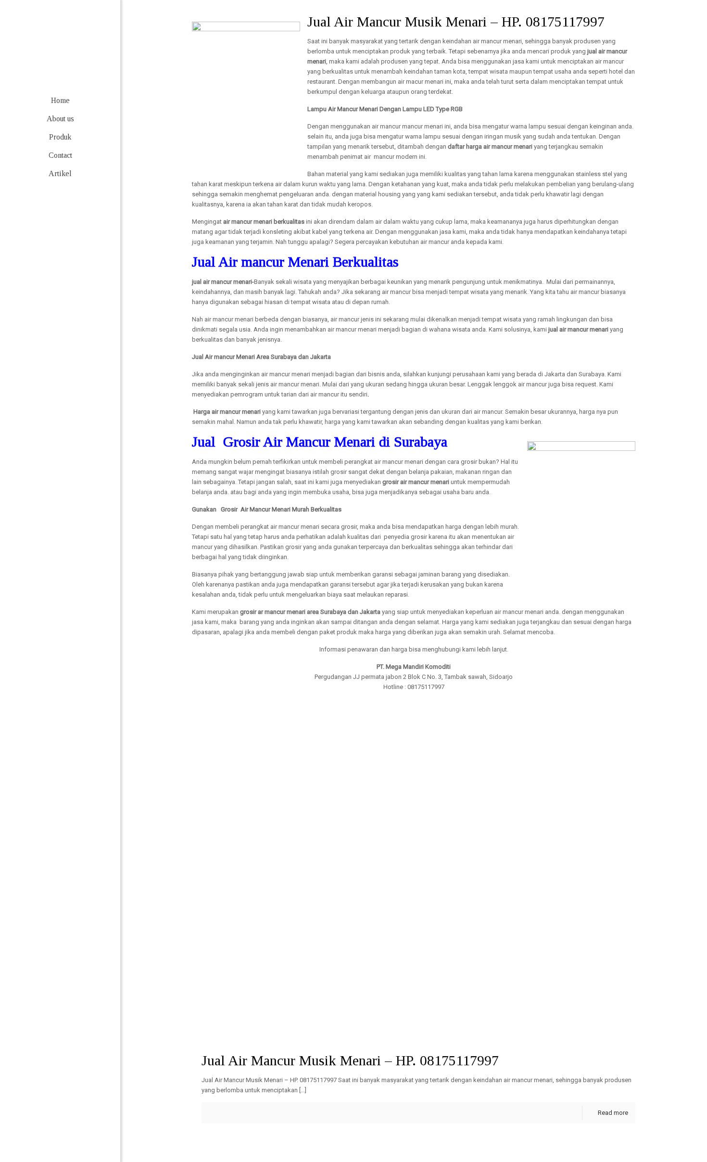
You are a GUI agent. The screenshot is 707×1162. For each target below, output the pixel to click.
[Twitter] (60, 1131)
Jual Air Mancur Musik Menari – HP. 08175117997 (350, 1060)
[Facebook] (31, 1131)
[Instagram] (89, 1131)
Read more (613, 1112)
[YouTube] (75, 1131)
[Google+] (46, 1131)
